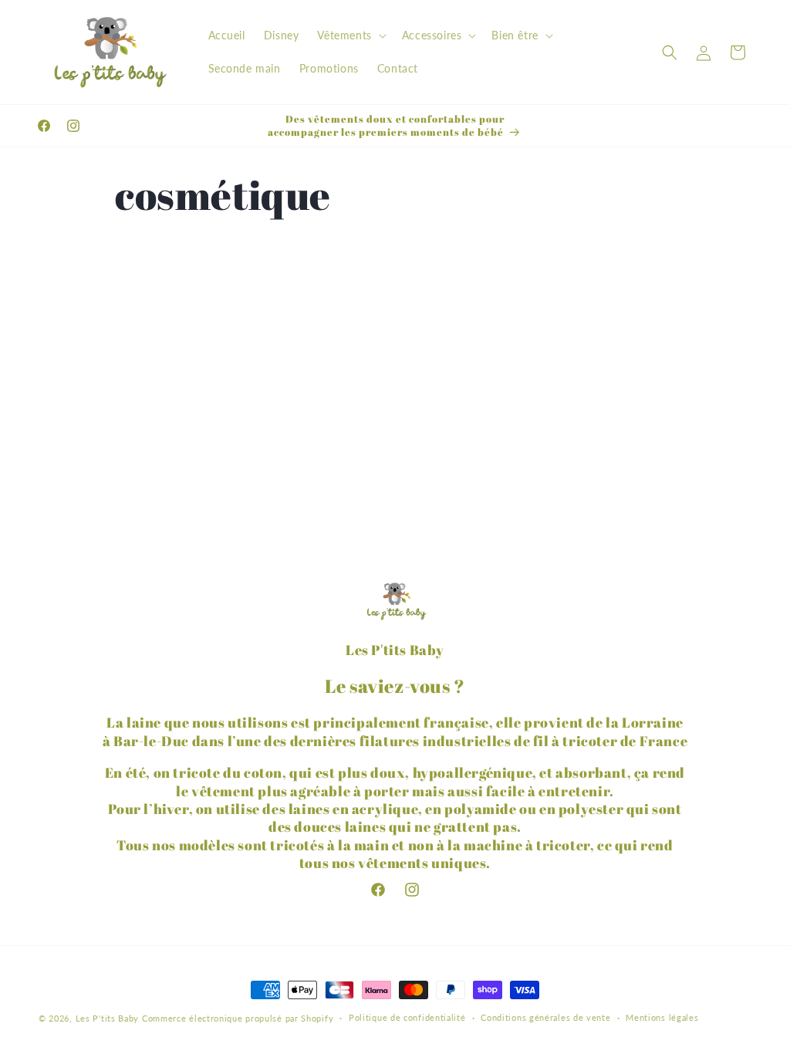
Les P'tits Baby (108, 1018)
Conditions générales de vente (545, 1017)
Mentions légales (662, 1017)
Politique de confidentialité (407, 1017)
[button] (350, 35)
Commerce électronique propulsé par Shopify (237, 1018)
